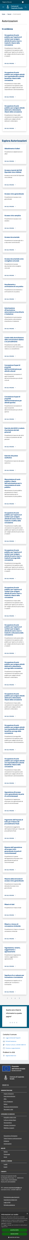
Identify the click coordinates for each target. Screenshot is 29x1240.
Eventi (5, 1167)
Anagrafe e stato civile (10, 1117)
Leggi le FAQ (7, 1202)
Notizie (6, 1152)
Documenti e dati (8, 1109)
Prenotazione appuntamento (11, 1197)
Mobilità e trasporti (9, 1128)
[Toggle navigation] (3, 7)
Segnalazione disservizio (10, 1200)
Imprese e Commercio (9, 1125)
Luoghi (5, 1164)
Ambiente (6, 1141)
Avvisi (5, 1157)
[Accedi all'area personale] (22, 2)
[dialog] (14, 1226)
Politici (5, 1104)
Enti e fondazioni (8, 1102)
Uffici (5, 1099)
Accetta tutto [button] (14, 1230)
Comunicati (7, 1154)
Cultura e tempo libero (10, 1120)
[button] (14, 1237)
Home (3, 14)
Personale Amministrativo (11, 1107)
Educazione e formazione (10, 1136)
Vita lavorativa (8, 1123)
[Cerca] (26, 7)
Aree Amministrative (9, 1096)
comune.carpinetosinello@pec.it (13, 1188)
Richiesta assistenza (9, 1205)
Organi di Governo (9, 1094)
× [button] (27, 1213)
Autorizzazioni (8, 1144)
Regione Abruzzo (7, 2)
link (6, 1226)
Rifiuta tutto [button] (14, 1234)
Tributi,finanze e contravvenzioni (13, 1138)
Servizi (9, 14)
